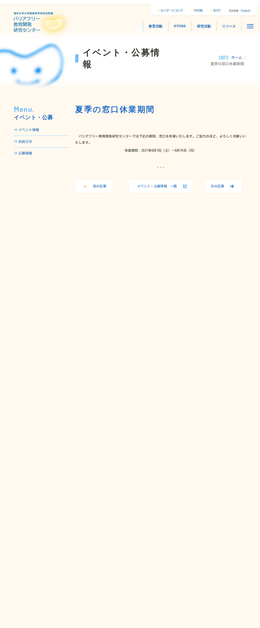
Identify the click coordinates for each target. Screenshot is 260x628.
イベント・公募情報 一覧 (157, 186)
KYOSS (180, 26)
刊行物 (198, 10)
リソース (229, 26)
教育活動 (155, 26)
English (245, 10)
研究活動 (204, 26)
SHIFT (217, 10)
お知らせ (25, 141)
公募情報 (25, 153)
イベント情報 (28, 130)
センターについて (171, 10)
